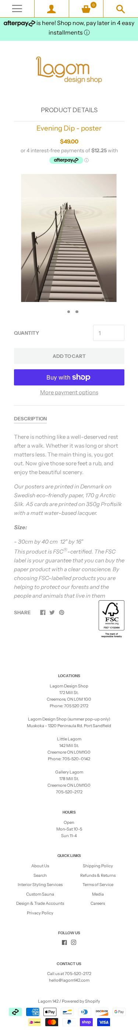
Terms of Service (97, 884)
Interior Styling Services (40, 884)
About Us (40, 865)
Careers (98, 903)
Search (40, 875)
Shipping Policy (98, 865)
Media (98, 894)
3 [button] (76, 311)
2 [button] (68, 311)
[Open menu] (17, 8)
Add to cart (69, 356)
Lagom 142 (48, 1001)
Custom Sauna (40, 894)
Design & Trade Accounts (40, 903)
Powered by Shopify (81, 1001)
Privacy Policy (40, 912)
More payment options (69, 392)
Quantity (26, 333)
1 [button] (60, 311)
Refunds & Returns (98, 875)
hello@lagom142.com (69, 980)
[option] (69, 238)
